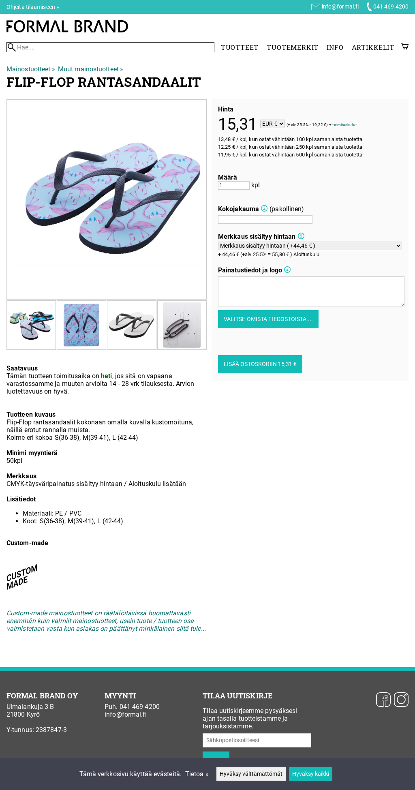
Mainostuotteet (30, 69)
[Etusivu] (67, 30)
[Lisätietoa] (264, 209)
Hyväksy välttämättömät (251, 774)
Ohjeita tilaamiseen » (32, 7)
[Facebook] (383, 700)
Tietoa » (197, 774)
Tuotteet (240, 47)
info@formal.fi (340, 6)
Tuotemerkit (293, 47)
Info (335, 47)
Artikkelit (373, 47)
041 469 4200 (391, 6)
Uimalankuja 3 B (30, 707)
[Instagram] (401, 700)
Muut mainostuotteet (90, 69)
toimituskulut (344, 124)
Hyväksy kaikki (310, 774)
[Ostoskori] (405, 47)
